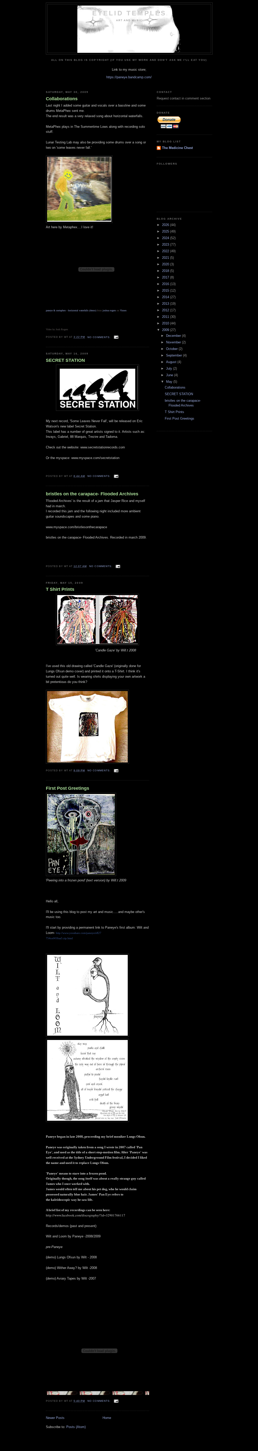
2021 (166, 258)
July (169, 368)
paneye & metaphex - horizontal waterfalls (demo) (71, 310)
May (169, 382)
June (170, 375)
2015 (166, 290)
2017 (166, 277)
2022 (166, 251)
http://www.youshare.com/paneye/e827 (78, 932)
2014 (166, 297)
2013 (166, 304)
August (171, 362)
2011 (166, 317)
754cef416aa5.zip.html (59, 938)
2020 (166, 264)
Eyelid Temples (129, 13)
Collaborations (62, 98)
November (174, 342)
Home (107, 1418)
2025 (166, 231)
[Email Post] (116, 337)
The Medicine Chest (177, 148)
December (174, 336)
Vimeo (123, 310)
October (172, 349)
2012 (166, 310)
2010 (166, 323)
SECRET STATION (65, 360)
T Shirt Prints (60, 589)
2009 (166, 330)
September (174, 355)
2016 (166, 284)
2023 (166, 244)
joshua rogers (109, 310)
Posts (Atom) (76, 1427)
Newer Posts (55, 1418)
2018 (166, 271)
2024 (166, 238)
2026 (166, 225)
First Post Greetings (67, 788)
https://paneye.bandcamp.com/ (129, 77)
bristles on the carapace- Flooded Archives (92, 493)
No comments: (99, 337)
